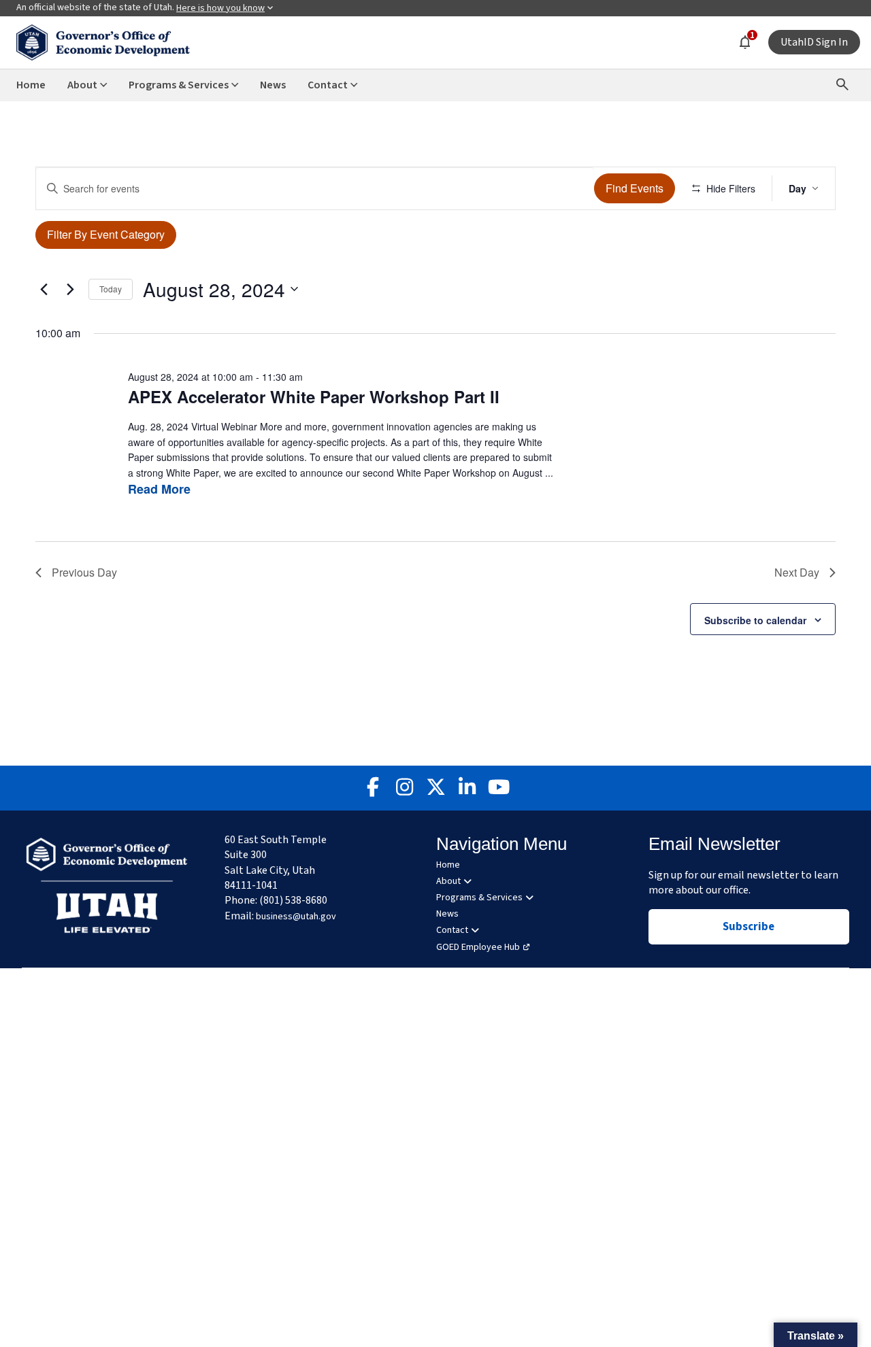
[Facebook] (373, 788)
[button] (815, 1335)
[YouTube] (498, 788)
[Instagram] (404, 788)
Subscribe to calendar (755, 620)
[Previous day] (43, 289)
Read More (159, 489)
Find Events (634, 188)
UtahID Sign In (814, 42)
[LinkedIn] (466, 788)
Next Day (796, 572)
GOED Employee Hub (478, 947)
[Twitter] (435, 788)
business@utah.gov (296, 916)
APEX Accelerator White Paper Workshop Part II (313, 396)
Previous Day (84, 572)
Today (110, 288)
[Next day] (70, 289)
